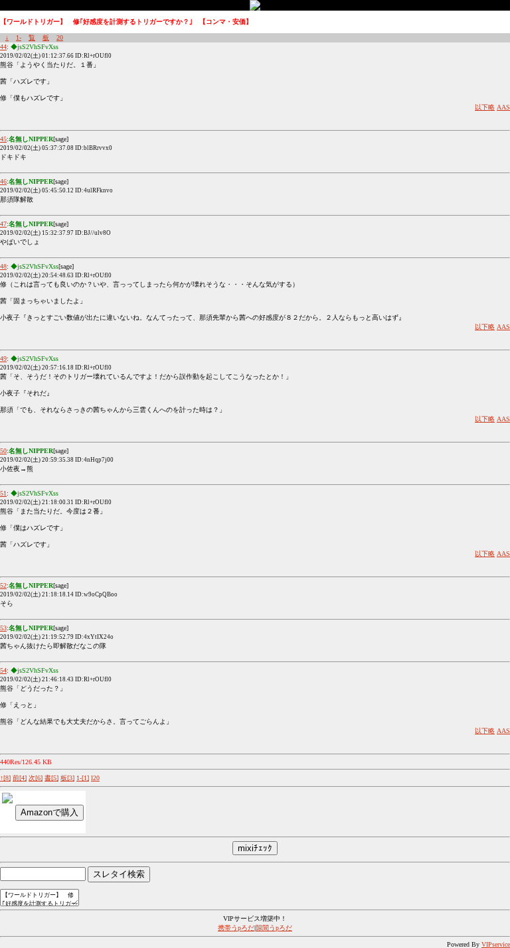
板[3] (67, 777)
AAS (503, 107)
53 (3, 628)
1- (18, 37)
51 (3, 493)
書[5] (51, 777)
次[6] (35, 777)
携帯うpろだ (236, 927)
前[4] (20, 777)
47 (3, 224)
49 (3, 358)
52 (3, 585)
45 (3, 139)
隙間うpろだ (274, 927)
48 (3, 266)
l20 (95, 777)
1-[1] (82, 777)
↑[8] (5, 777)
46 (3, 181)
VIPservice (495, 944)
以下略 (485, 107)
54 (3, 670)
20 (59, 37)
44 (3, 46)
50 (3, 450)
